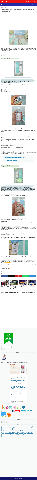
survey (25, 434)
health (22, 430)
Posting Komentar (18, 13)
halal (19, 430)
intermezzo (31, 430)
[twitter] (26, 1)
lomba (6, 432)
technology (28, 434)
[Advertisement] (18, 22)
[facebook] (24, 1)
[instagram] (30, 1)
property (23, 432)
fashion (6, 430)
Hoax (25, 430)
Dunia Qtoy (5, 1)
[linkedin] (32, 1)
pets (20, 432)
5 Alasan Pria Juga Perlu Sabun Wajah (11, 160)
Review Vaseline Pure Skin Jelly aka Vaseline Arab (31, 286)
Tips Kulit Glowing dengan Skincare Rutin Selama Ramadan (14, 159)
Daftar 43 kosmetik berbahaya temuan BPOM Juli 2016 (5, 286)
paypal (18, 432)
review (3, 434)
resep (31, 432)
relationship (28, 432)
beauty (10, 427)
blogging (13, 427)
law (34, 430)
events (3, 430)
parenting (13, 432)
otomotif (10, 432)
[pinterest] (18, 276)
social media (21, 434)
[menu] (2, 4)
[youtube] (28, 1)
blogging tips (18, 427)
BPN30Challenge (29, 427)
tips (32, 434)
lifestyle (3, 432)
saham (6, 434)
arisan (7, 427)
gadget (13, 430)
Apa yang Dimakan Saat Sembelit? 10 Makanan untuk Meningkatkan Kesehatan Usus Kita (18, 387)
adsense (3, 427)
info (27, 430)
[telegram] (35, 1)
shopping (16, 434)
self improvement (11, 434)
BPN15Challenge (23, 427)
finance (10, 430)
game (16, 430)
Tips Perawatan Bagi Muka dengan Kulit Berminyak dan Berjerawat (15, 157)
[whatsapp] (25, 276)
